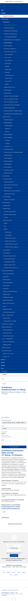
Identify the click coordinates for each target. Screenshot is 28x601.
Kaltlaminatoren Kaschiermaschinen (12, 190)
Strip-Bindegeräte (8, 158)
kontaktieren (21, 474)
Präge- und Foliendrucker (7, 315)
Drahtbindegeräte (8, 137)
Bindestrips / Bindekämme (10, 48)
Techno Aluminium (9, 75)
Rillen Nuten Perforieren (8, 273)
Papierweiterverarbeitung (7, 270)
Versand (9, 436)
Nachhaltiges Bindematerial (10, 25)
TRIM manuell (8, 232)
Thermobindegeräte (8, 119)
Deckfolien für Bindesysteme (10, 33)
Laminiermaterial (6, 196)
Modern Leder (8, 69)
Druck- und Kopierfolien (7, 338)
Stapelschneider (6, 208)
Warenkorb (4, 371)
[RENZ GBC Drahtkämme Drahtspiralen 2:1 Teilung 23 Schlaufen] (14, 403)
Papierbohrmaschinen (8, 300)
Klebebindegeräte (8, 122)
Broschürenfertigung (7, 282)
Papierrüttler (6, 276)
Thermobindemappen (9, 28)
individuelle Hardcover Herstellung (12, 105)
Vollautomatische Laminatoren (11, 184)
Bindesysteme (5, 19)
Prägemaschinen (6, 318)
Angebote (4, 374)
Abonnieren (14, 555)
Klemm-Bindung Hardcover (10, 51)
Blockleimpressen (8, 173)
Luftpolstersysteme (7, 333)
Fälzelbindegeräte (9, 125)
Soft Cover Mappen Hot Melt (10, 99)
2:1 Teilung (7, 143)
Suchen (25, 6)
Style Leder (7, 72)
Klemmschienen (7, 93)
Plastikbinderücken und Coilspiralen (12, 39)
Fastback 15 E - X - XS (8, 353)
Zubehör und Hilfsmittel (9, 199)
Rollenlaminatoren (8, 187)
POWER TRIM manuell (10, 238)
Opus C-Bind (8, 57)
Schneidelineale (6, 253)
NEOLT (5, 229)
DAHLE (5, 223)
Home (2, 10)
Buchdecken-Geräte (8, 170)
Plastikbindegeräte (8, 134)
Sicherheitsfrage (14, 548)
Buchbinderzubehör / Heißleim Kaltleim (13, 110)
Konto (2, 368)
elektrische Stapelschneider (10, 214)
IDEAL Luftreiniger (6, 347)
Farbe (4, 425)
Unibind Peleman (8, 90)
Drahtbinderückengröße (6, 420)
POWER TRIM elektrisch (10, 241)
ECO (5, 226)
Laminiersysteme (6, 176)
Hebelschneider (6, 205)
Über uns (3, 359)
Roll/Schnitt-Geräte (7, 220)
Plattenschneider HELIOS (9, 264)
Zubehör (7, 84)
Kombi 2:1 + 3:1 (8, 146)
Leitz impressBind (9, 54)
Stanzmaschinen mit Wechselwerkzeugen (13, 152)
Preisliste (3, 365)
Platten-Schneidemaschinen (9, 256)
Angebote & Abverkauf (8, 16)
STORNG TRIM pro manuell (11, 244)
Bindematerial (6, 22)
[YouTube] (3, 577)
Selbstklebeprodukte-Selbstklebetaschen (13, 113)
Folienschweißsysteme (8, 330)
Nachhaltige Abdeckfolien (11, 36)
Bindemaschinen (6, 116)
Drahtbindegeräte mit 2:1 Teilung (11, 506)
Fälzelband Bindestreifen (9, 107)
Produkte (3, 13)
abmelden (19, 560)
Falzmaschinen (6, 285)
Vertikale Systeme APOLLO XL (11, 267)
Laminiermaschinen (7, 179)
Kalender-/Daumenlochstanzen (10, 291)
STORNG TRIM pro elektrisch (11, 247)
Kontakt (3, 362)
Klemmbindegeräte (8, 161)
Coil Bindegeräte (7, 164)
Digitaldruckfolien (7, 344)
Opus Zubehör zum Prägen (10, 321)
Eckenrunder (6, 288)
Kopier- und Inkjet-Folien (8, 341)
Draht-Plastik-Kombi (8, 149)
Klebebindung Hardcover (9, 87)
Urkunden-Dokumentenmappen (11, 96)
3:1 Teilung (7, 140)
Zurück (4, 383)
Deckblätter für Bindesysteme (11, 30)
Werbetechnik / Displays (7, 324)
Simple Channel (8, 78)
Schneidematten (6, 250)
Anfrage (8, 467)
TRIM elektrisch (8, 235)
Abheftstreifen (20, 477)
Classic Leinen (8, 63)
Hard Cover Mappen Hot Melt (11, 102)
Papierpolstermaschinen (8, 336)
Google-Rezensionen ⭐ (7, 566)
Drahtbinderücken (8, 42)
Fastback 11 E (6, 356)
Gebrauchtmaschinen (7, 350)
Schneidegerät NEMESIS (9, 261)
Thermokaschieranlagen (9, 193)
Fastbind (7, 131)
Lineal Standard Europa (9, 259)
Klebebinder (7, 128)
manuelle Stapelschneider (10, 211)
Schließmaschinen (8, 155)
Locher (4, 306)
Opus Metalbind (8, 60)
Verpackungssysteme (6, 327)
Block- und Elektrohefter (8, 303)
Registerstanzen (6, 294)
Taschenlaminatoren (8, 182)
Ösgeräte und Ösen (7, 309)
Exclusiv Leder (8, 81)
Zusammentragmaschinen (9, 312)
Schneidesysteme (6, 202)
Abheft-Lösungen (8, 45)
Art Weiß (7, 66)
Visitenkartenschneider (8, 297)
